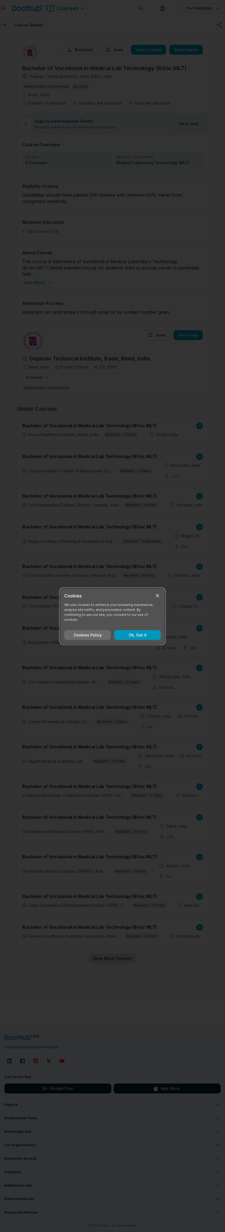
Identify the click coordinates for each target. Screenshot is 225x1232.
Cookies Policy (88, 635)
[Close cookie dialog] (157, 595)
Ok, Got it (138, 635)
